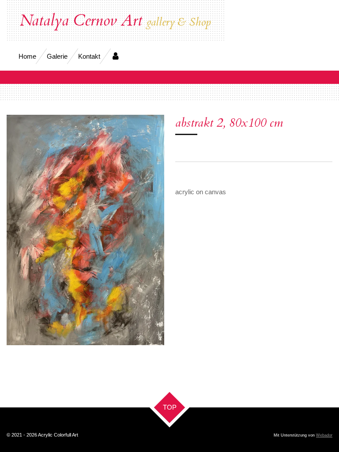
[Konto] (115, 56)
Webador (324, 435)
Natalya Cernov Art (115, 20)
